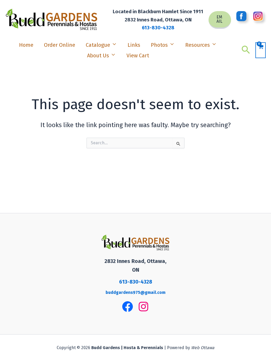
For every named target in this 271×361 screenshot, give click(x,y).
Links (134, 45)
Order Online (59, 45)
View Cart (138, 55)
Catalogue (98, 45)
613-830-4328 (158, 28)
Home (26, 45)
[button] (220, 20)
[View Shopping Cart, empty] (260, 50)
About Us (98, 55)
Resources (197, 45)
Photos (159, 45)
